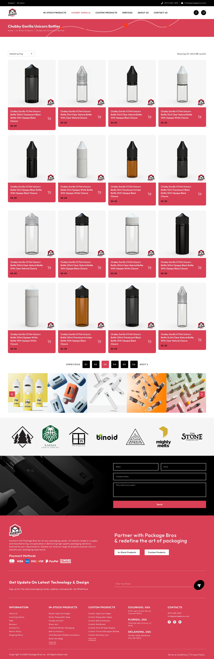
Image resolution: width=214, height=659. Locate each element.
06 (133, 364)
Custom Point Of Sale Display (101, 628)
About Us (13, 613)
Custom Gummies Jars (98, 635)
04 (114, 364)
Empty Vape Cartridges (59, 613)
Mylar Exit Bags (56, 638)
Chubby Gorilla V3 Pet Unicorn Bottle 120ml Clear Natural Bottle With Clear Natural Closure (26, 265)
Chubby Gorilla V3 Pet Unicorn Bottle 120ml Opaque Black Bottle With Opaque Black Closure (177, 265)
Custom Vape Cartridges (99, 613)
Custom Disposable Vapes (100, 617)
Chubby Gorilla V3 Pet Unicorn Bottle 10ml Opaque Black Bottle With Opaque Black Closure (26, 189)
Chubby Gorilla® (56, 621)
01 (86, 364)
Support (11, 3)
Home (10, 30)
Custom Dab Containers (99, 621)
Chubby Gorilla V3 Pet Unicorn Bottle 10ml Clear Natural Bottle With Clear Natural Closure (76, 114)
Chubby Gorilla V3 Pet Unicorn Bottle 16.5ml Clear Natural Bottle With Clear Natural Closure (177, 337)
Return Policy (15, 631)
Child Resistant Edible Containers (64, 635)
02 (95, 364)
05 (124, 364)
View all (52, 642)
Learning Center (17, 617)
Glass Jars (53, 624)
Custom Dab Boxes (97, 624)
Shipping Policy (16, 635)
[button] (12, 394)
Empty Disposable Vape (59, 617)
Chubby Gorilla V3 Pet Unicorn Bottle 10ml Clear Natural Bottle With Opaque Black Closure (126, 114)
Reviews (21, 3)
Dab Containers (56, 631)
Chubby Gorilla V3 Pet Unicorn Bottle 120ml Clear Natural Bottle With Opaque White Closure (127, 265)
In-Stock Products (24, 30)
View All (92, 638)
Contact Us (14, 628)
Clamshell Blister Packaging (61, 628)
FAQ (11, 621)
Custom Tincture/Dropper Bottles (103, 631)
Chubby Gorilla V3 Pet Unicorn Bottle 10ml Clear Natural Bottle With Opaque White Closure (176, 114)
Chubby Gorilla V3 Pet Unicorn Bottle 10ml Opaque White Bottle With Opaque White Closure (77, 189)
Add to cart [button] (49, 119)
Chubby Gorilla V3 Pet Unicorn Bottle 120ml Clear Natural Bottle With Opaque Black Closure (77, 265)
